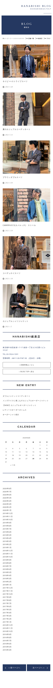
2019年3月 (7, 541)
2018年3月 (7, 578)
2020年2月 (7, 507)
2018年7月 (7, 566)
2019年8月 (7, 526)
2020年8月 (7, 488)
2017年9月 (7, 597)
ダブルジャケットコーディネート (16, 396)
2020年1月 (7, 510)
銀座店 (40, 38)
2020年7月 (7, 491)
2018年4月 (7, 575)
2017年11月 (8, 591)
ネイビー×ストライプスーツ (15, 81)
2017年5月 (7, 609)
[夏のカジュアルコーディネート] (26, 109)
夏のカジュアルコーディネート (16, 129)
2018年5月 (7, 572)
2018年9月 (7, 560)
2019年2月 (7, 544)
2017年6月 (7, 606)
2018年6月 (7, 569)
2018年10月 (8, 557)
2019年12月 (8, 513)
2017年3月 (7, 616)
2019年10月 (8, 519)
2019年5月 (7, 535)
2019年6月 (7, 532)
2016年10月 (8, 631)
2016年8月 (7, 637)
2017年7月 (7, 603)
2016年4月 (7, 650)
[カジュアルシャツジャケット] (26, 300)
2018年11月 (8, 553)
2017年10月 (8, 594)
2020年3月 (7, 504)
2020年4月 (7, 501)
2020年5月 (7, 498)
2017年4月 (7, 612)
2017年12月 (8, 588)
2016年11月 (8, 628)
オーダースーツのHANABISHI (14, 38)
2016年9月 (7, 634)
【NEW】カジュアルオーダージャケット (19, 405)
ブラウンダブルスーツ (13, 177)
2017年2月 (7, 619)
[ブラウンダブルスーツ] (26, 157)
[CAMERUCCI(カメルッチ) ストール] (26, 205)
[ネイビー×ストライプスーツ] (26, 61)
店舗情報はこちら (27, 365)
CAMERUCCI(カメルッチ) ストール (19, 225)
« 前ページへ (14, 667)
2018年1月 (7, 585)
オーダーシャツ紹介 (11, 414)
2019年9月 (7, 522)
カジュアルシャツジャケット (15, 321)
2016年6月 (7, 643)
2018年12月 (8, 550)
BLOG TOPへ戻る (27, 371)
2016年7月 (7, 640)
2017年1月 (7, 622)
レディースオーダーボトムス (15, 410)
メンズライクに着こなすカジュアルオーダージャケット (26, 400)
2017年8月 (7, 600)
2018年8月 (7, 563)
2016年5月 (7, 647)
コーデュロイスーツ (12, 273)
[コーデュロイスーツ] (26, 252)
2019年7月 (7, 529)
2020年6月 (7, 495)
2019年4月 (7, 538)
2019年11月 (8, 516)
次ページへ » (38, 667)
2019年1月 (7, 547)
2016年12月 (8, 625)
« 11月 (12, 465)
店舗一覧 (31, 38)
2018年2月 (7, 581)
